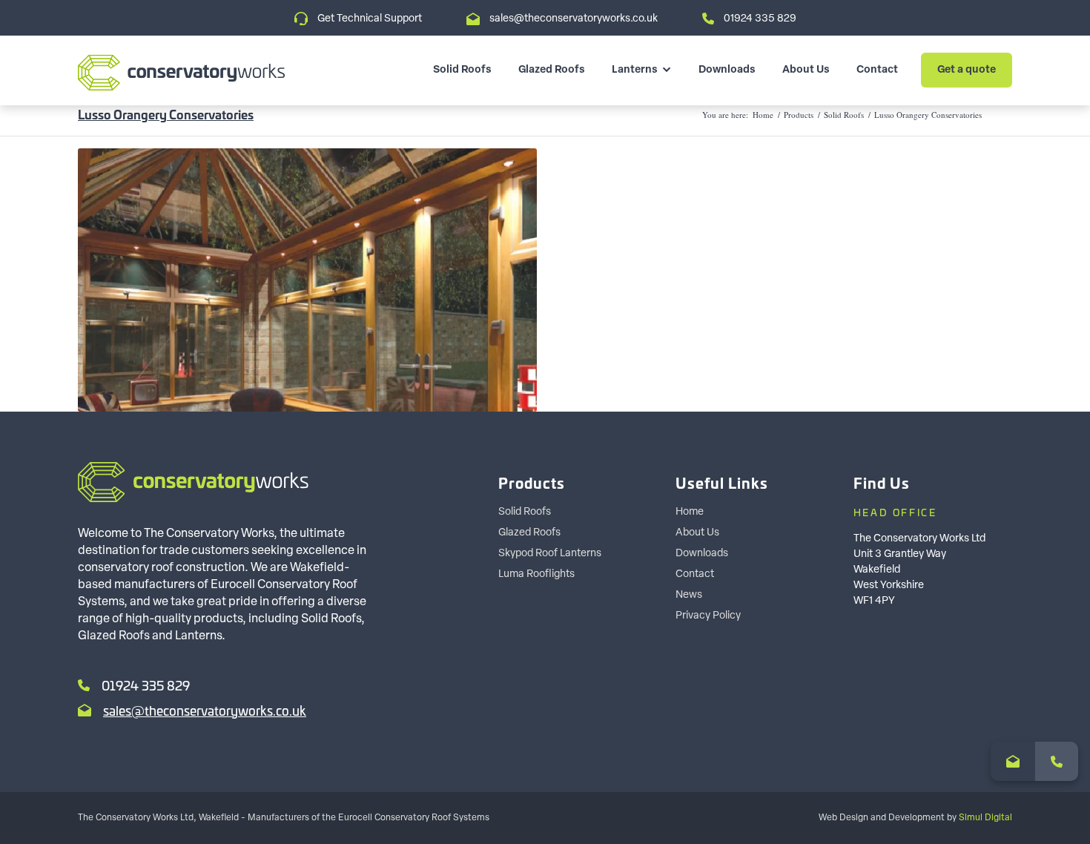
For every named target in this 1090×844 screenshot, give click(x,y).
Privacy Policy (708, 616)
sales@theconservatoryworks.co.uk (573, 18)
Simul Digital (985, 818)
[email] (1013, 761)
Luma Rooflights (536, 574)
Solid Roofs (462, 70)
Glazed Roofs (551, 70)
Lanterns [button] (635, 70)
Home (763, 114)
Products (798, 114)
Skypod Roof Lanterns (549, 553)
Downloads (727, 70)
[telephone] (1056, 761)
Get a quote (966, 70)
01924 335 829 (760, 18)
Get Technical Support (369, 18)
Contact (877, 70)
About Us (806, 70)
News (689, 595)
